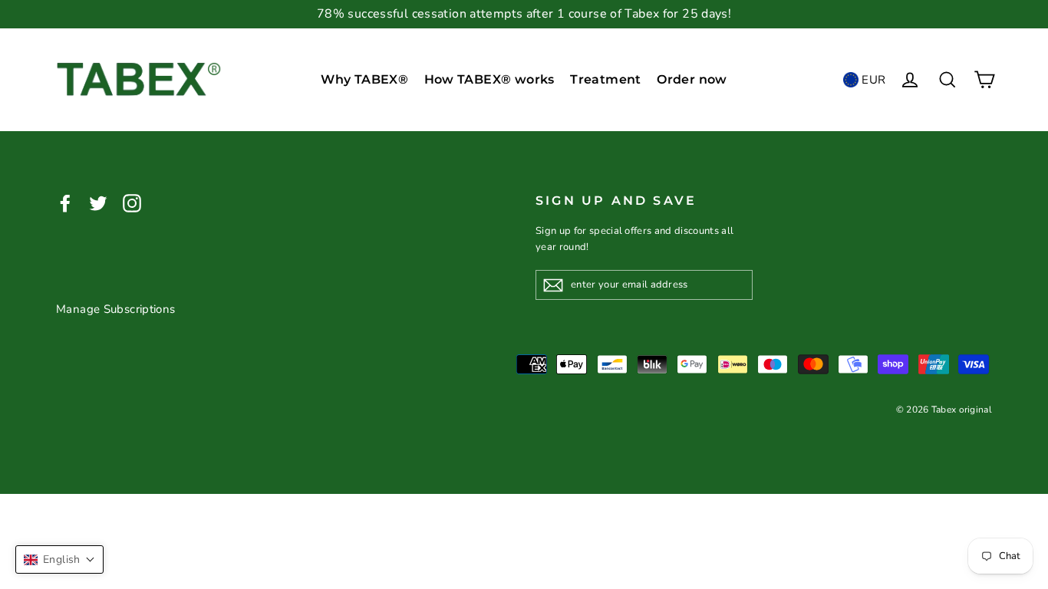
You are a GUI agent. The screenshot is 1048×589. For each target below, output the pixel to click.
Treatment (605, 79)
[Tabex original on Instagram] (132, 202)
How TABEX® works (489, 79)
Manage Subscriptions (116, 309)
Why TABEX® (364, 79)
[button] (59, 559)
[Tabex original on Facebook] (65, 202)
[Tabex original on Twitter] (98, 202)
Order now (692, 79)
